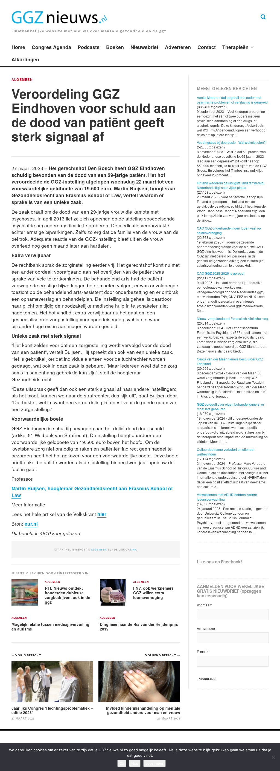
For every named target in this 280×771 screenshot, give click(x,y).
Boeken (115, 47)
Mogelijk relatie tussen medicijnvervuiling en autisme (50, 626)
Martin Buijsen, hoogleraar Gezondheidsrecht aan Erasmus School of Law (92, 491)
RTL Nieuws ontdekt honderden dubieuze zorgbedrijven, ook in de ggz (67, 594)
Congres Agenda (51, 47)
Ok (121, 763)
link (133, 549)
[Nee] (273, 757)
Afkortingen (25, 59)
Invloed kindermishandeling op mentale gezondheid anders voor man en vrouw (143, 710)
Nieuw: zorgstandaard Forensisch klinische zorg (232, 318)
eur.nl (31, 523)
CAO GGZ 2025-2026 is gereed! (220, 273)
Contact (206, 47)
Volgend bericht (161, 655)
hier (101, 514)
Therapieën (235, 47)
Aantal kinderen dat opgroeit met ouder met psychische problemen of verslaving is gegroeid (232, 99)
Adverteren (178, 47)
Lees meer (154, 763)
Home (18, 47)
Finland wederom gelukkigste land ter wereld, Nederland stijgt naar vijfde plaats (230, 185)
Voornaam (204, 605)
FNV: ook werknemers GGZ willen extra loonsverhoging (153, 592)
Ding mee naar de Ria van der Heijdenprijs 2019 (139, 626)
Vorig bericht (28, 655)
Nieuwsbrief (144, 47)
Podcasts (89, 47)
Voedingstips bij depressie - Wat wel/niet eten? (231, 142)
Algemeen (22, 79)
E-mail (203, 651)
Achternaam (206, 628)
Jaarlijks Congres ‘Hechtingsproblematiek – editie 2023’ (52, 710)
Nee (134, 763)
